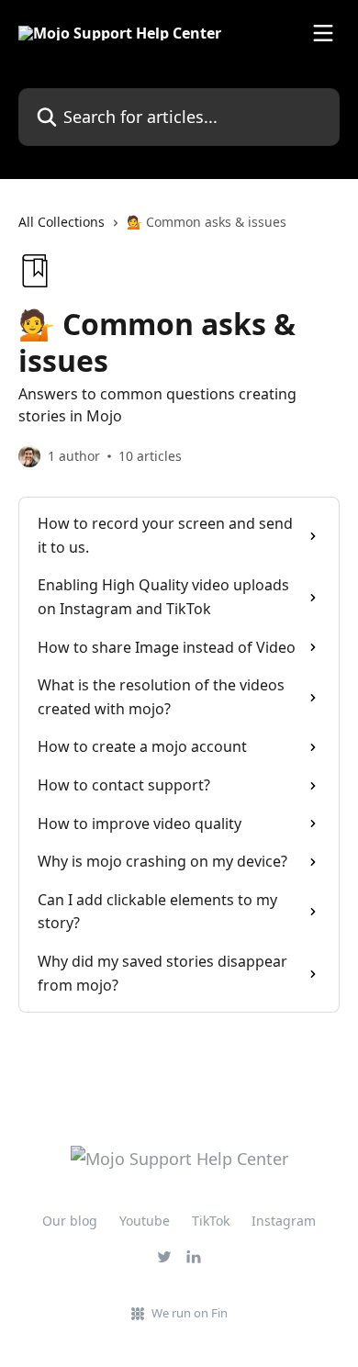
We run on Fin (189, 1313)
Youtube (144, 1220)
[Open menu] (323, 33)
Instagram (284, 1220)
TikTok (210, 1220)
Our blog (69, 1220)
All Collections (61, 221)
